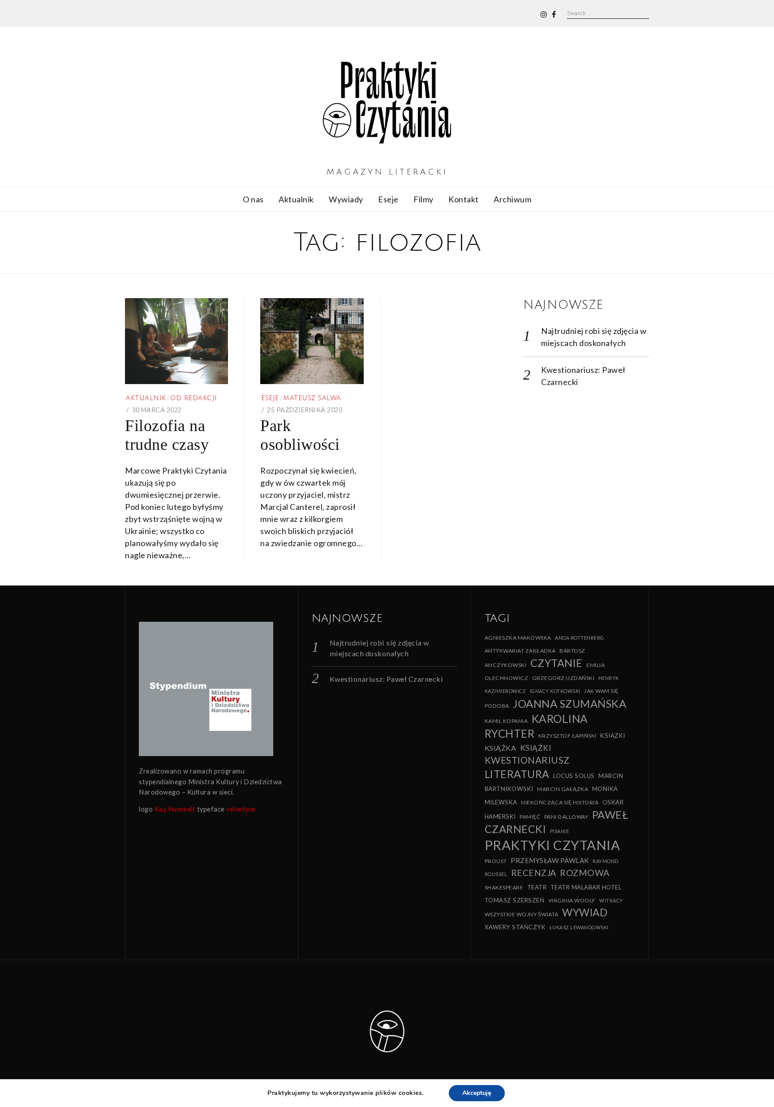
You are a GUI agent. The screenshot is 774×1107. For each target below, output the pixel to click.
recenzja (533, 873)
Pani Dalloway (566, 816)
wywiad (584, 912)
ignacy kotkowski (555, 691)
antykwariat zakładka (520, 650)
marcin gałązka (562, 789)
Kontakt (463, 199)
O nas (253, 199)
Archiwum (512, 199)
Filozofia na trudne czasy (167, 435)
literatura (517, 774)
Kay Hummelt (175, 809)
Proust (496, 861)
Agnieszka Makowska (518, 637)
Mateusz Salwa (312, 398)
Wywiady (346, 199)
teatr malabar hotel (586, 887)
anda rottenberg (579, 638)
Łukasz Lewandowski (579, 927)
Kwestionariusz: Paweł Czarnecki (386, 679)
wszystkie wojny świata (522, 914)
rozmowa (585, 873)
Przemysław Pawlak (550, 860)
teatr (537, 887)
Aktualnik (296, 199)
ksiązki (612, 735)
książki (535, 747)
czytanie (556, 663)
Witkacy (611, 900)
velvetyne (241, 809)
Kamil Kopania (506, 721)
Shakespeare (504, 887)
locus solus (574, 775)
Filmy (423, 199)
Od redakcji (193, 398)
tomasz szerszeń (515, 900)
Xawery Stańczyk (515, 927)
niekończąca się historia (559, 802)
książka (500, 748)
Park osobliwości (300, 435)
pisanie (559, 831)
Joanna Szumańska (569, 703)
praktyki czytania (552, 845)
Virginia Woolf (572, 900)
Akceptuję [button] (476, 1093)
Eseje (388, 199)
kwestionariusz (527, 760)
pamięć (530, 816)
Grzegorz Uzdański (563, 678)
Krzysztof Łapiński (567, 735)
